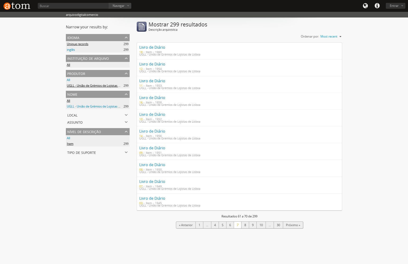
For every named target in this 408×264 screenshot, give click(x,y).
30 (278, 225)
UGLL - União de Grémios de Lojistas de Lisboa (99, 85)
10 (261, 225)
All (68, 65)
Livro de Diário (152, 47)
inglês (71, 50)
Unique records (77, 44)
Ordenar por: (310, 36)
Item (70, 144)
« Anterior (186, 225)
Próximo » (293, 225)
